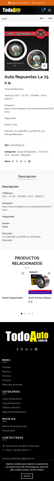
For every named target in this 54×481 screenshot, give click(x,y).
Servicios (6, 376)
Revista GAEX (8, 430)
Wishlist (44, 9)
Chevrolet (43, 152)
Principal (6, 367)
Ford (7, 155)
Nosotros (6, 371)
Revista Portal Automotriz (14, 426)
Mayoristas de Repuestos (14, 412)
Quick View (23, 273)
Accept (27, 476)
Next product (49, 18)
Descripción (27, 176)
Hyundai (15, 155)
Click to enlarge (44, 66)
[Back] (4, 18)
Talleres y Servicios (11, 407)
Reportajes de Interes (12, 384)
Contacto (6, 380)
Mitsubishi (25, 155)
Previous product (42, 18)
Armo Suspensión (12, 297)
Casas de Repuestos (26, 152)
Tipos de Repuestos (11, 403)
